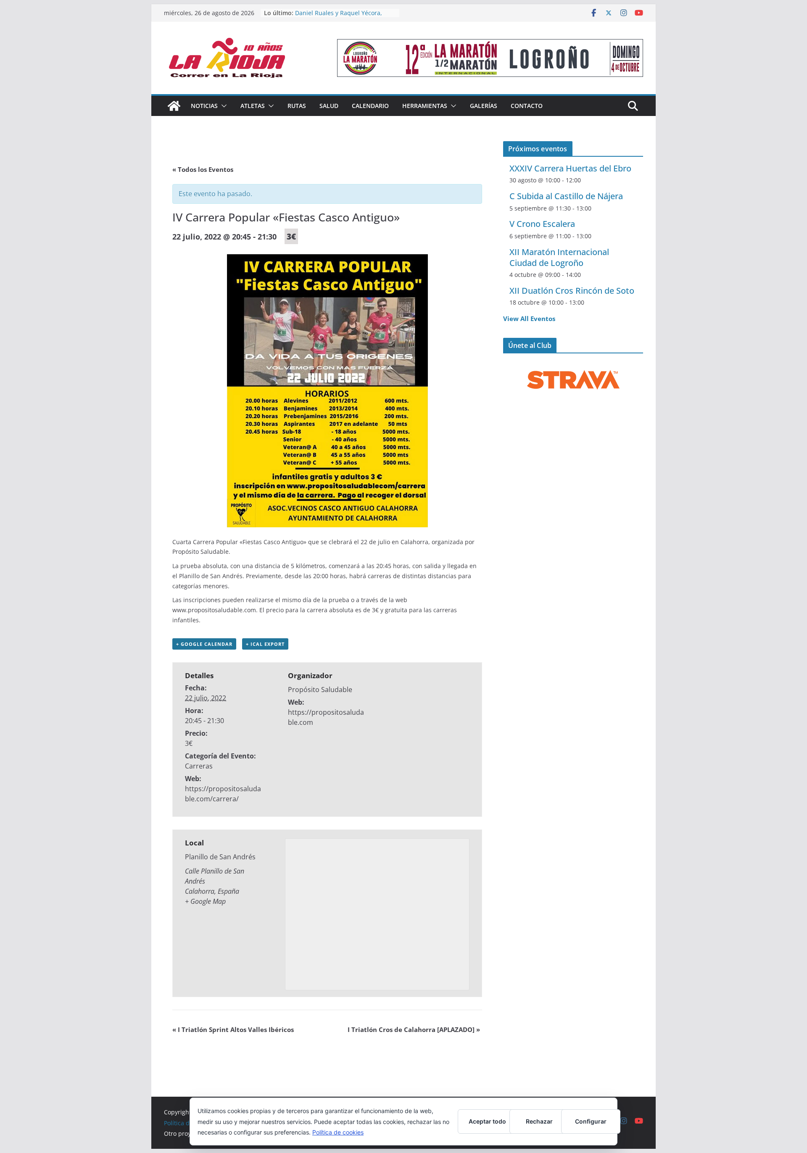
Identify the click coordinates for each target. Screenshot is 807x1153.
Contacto (527, 106)
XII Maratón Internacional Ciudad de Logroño (559, 257)
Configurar (591, 1121)
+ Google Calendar (204, 644)
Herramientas (424, 106)
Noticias (204, 106)
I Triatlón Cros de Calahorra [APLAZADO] (414, 1029)
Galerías (483, 106)
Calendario (370, 106)
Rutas (296, 106)
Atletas (252, 106)
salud (328, 106)
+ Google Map (205, 901)
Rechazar (539, 1121)
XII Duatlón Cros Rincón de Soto (571, 290)
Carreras (199, 766)
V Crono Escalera (542, 223)
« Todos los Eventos (202, 169)
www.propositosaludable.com (214, 610)
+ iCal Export (265, 644)
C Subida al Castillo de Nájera (566, 196)
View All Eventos (529, 318)
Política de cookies (338, 1132)
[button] (222, 106)
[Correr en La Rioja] (174, 106)
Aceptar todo (487, 1121)
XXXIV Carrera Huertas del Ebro (570, 168)
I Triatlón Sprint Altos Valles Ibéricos (233, 1029)
